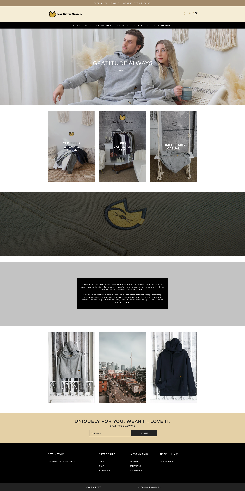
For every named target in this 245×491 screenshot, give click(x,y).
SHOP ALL (122, 70)
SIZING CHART (104, 25)
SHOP (88, 25)
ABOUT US (123, 25)
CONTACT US (142, 25)
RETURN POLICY (137, 470)
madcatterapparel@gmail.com (63, 461)
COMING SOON (163, 25)
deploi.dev (156, 487)
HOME (76, 25)
